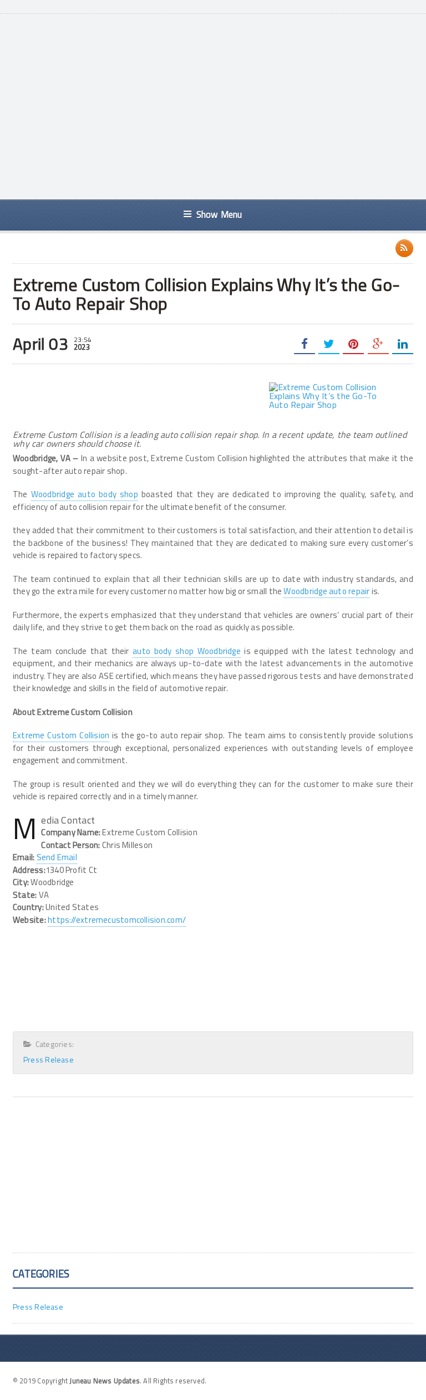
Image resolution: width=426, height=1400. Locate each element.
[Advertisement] (227, 105)
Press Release (48, 1059)
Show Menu (219, 214)
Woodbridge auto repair (326, 591)
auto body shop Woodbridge (187, 651)
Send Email (57, 857)
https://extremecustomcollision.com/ (117, 919)
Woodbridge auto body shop (84, 494)
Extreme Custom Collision (61, 735)
